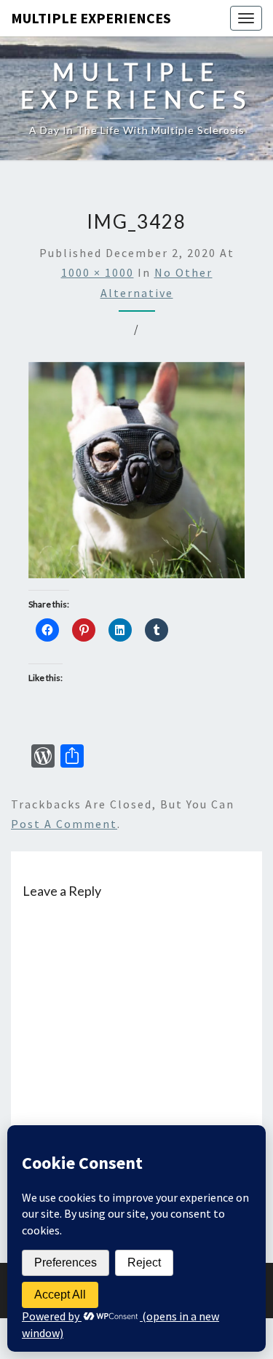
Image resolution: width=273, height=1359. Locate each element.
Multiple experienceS (91, 18)
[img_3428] (136, 474)
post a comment (64, 823)
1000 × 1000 (97, 272)
